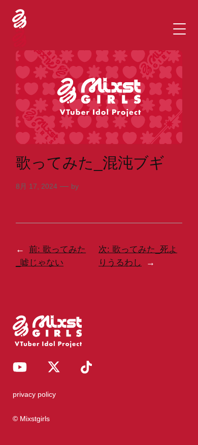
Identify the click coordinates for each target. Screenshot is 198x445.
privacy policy (34, 394)
